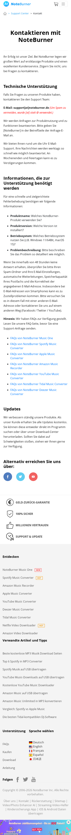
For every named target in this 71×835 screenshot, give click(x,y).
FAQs (6, 744)
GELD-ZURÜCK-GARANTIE (33, 502)
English (37, 746)
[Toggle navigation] (63, 4)
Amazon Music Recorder (18, 586)
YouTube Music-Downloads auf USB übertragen (33, 677)
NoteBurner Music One (18, 570)
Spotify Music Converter (18, 578)
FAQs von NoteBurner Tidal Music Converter (39, 384)
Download (9, 760)
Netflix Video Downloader (19, 625)
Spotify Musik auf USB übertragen (24, 669)
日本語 (36, 759)
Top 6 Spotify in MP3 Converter (22, 661)
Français (38, 751)
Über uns (10, 801)
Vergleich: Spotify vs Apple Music (24, 709)
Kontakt (24, 801)
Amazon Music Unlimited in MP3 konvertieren (32, 701)
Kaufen (7, 752)
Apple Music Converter (17, 593)
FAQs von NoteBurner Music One (31, 338)
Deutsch (38, 742)
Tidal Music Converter (17, 617)
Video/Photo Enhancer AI (19, 805)
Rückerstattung (42, 801)
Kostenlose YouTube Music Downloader (28, 685)
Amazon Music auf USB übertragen (25, 693)
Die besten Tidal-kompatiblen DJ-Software (30, 717)
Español (37, 755)
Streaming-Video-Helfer (53, 805)
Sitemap (60, 801)
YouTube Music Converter (19, 601)
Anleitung (9, 768)
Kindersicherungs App (21, 809)
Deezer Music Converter (18, 609)
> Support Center (18, 13)
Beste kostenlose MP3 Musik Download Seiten (32, 653)
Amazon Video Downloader (20, 633)
